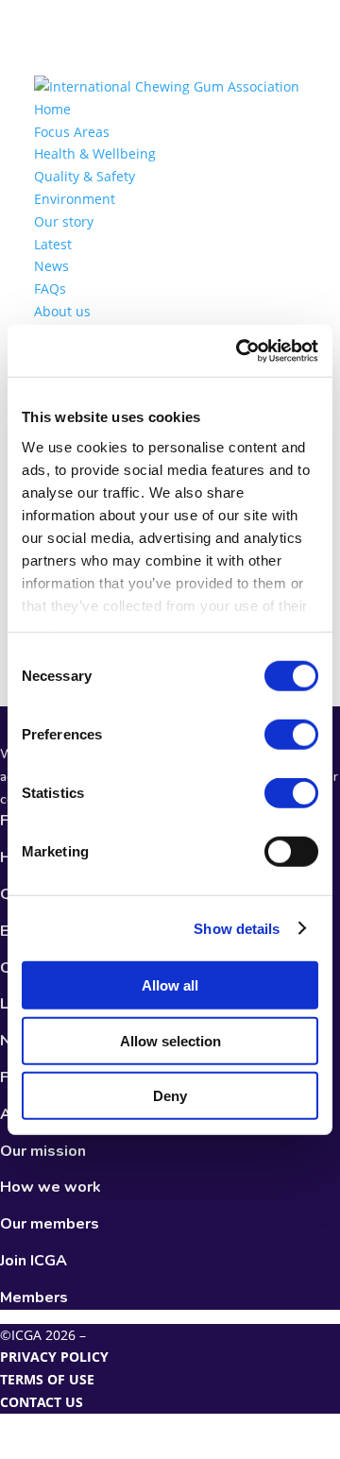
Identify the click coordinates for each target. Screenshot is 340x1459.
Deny (170, 1096)
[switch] (291, 735)
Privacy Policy (54, 1357)
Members (34, 1297)
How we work (50, 1187)
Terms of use (47, 1379)
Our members (49, 1223)
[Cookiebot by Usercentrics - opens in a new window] (240, 350)
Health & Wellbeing (95, 153)
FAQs (50, 288)
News (51, 266)
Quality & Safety (84, 176)
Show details (237, 928)
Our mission (43, 1151)
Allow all (170, 985)
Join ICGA (33, 1260)
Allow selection (170, 1040)
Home (52, 109)
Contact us (41, 1402)
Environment (74, 199)
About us (62, 311)
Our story (64, 221)
